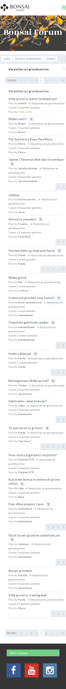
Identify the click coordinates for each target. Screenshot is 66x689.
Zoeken (50, 58)
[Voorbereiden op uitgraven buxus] (3, 254)
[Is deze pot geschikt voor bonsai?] (3, 302)
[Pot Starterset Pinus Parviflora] (3, 143)
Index (6, 58)
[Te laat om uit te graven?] (3, 432)
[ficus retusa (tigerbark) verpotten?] (3, 459)
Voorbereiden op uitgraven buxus (31, 250)
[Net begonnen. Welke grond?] (3, 385)
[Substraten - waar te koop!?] (3, 405)
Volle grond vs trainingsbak (27, 595)
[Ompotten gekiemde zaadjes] (3, 326)
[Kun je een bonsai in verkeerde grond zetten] (3, 483)
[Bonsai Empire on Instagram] (50, 672)
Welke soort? (17, 119)
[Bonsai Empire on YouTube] (32, 672)
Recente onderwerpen (28, 58)
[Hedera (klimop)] (3, 357)
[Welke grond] (3, 281)
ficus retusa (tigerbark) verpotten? (32, 455)
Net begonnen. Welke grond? (28, 381)
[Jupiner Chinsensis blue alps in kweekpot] (3, 163)
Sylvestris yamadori (22, 219)
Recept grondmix (20, 571)
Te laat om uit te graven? (25, 428)
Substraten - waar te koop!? (27, 401)
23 (62, 80)
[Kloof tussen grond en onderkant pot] (3, 539)
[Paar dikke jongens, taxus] (3, 508)
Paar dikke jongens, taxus (26, 504)
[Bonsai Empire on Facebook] (14, 672)
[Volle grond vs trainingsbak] (3, 599)
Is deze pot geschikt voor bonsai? (31, 298)
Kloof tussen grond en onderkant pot (34, 535)
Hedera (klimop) (19, 354)
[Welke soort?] (3, 123)
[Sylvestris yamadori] (3, 223)
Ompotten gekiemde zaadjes (28, 322)
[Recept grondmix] (3, 574)
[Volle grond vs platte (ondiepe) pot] (3, 103)
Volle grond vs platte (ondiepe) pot (32, 99)
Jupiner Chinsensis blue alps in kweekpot (36, 159)
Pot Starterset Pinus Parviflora (30, 139)
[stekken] (3, 199)
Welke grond (17, 277)
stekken (14, 195)
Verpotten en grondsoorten (28, 69)
